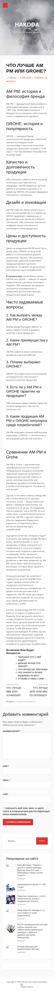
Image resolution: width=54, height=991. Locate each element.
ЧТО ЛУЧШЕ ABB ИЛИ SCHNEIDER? (13, 690)
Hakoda (27, 24)
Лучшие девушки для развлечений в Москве (28, 947)
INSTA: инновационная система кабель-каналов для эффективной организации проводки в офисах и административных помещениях (32, 931)
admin (12, 77)
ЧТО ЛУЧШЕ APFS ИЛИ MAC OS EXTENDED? (38, 690)
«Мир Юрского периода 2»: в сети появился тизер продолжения (31, 913)
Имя (6, 766)
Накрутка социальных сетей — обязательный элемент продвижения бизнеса (32, 898)
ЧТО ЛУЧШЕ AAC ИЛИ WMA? (33, 669)
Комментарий (11, 731)
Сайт (5, 794)
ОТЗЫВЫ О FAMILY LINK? (31, 678)
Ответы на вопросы (26, 701)
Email (7, 780)
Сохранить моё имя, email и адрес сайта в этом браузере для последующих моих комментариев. (26, 811)
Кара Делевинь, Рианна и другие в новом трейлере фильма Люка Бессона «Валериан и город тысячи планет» (30, 870)
